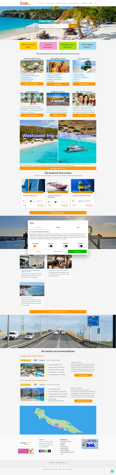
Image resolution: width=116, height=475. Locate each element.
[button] (95, 3)
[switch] (50, 246)
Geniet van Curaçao (58, 21)
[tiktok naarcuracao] (49, 451)
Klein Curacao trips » (28, 45)
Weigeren (39, 251)
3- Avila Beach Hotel (25, 77)
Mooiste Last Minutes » (68, 45)
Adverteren (63, 443)
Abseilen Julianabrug (30, 196)
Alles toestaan (77, 251)
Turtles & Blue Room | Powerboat (54, 196)
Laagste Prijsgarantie (65, 450)
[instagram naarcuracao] (43, 451)
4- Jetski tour (76, 79)
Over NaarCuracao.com (65, 441)
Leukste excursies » (48, 45)
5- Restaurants (50, 81)
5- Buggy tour (76, 81)
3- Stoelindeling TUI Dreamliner (54, 77)
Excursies (41, 3)
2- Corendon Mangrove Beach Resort (29, 75)
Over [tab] (78, 227)
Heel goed (42, 360)
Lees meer (34, 277)
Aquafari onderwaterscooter (81, 196)
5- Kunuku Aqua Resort (26, 81)
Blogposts (84, 3)
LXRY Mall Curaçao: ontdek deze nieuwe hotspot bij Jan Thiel (31, 271)
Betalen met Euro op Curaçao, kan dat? (58, 270)
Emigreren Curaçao (74, 3)
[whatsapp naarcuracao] (46, 451)
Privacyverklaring (64, 446)
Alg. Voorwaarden (64, 448)
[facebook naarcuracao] (40, 451)
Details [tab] (58, 227)
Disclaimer (62, 445)
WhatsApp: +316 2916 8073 (45, 443)
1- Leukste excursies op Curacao (54, 73)
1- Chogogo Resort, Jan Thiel (27, 73)
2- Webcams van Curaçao (53, 75)
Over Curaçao (50, 3)
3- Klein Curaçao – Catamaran (80, 77)
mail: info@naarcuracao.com (46, 445)
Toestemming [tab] (38, 227)
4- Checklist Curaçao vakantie (54, 79)
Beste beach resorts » (87, 45)
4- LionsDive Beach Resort (26, 79)
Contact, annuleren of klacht (46, 441)
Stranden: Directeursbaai (27, 297)
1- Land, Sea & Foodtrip (78, 74)
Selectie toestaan (58, 251)
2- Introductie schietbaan (79, 75)
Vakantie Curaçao (61, 3)
